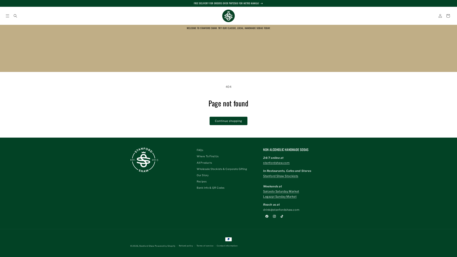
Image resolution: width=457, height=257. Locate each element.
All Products (204, 162)
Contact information (227, 246)
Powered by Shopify (165, 246)
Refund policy (186, 246)
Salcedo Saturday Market (281, 191)
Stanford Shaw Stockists (280, 176)
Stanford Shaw (146, 246)
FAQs (200, 150)
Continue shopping (228, 121)
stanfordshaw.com (276, 163)
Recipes (202, 181)
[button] (7, 16)
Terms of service (205, 246)
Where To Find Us (208, 156)
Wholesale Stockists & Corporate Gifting (222, 168)
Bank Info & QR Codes (211, 187)
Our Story (203, 175)
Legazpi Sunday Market (280, 196)
